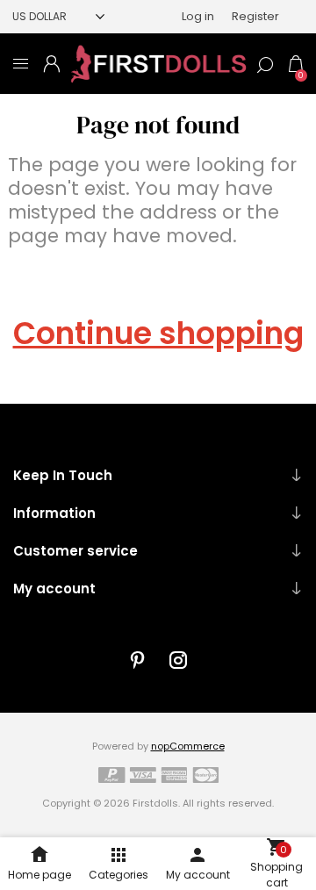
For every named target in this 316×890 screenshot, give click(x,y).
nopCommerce (188, 746)
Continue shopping (158, 333)
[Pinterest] (137, 660)
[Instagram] (178, 660)
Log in (198, 16)
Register (255, 16)
